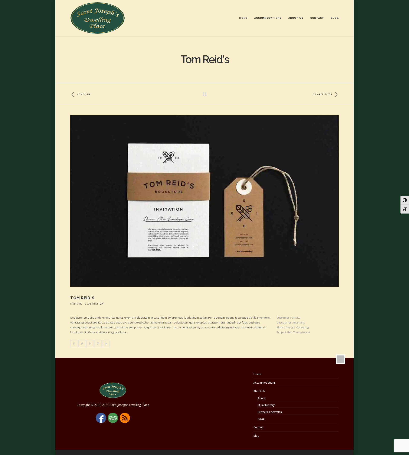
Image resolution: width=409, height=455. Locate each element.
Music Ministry (266, 405)
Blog (335, 18)
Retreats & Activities (270, 412)
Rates (261, 418)
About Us (295, 18)
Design (75, 303)
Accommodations (268, 18)
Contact (317, 18)
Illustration (94, 303)
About (261, 398)
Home (243, 18)
